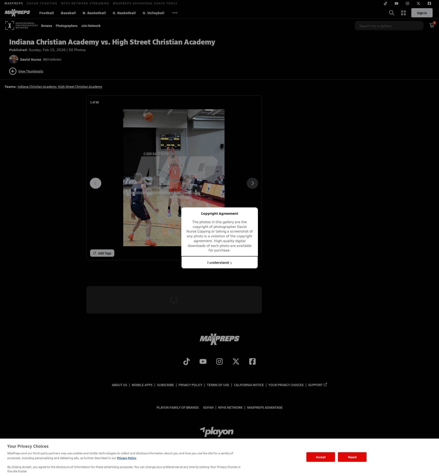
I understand (218, 262)
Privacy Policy (126, 458)
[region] (219, 457)
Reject (352, 457)
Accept (321, 457)
